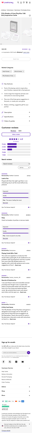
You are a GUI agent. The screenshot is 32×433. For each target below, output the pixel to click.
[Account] (21, 3)
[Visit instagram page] (16, 362)
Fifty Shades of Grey (8, 75)
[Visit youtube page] (22, 362)
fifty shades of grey (25, 10)
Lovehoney (16, 6)
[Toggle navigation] (30, 2)
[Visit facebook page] (3, 362)
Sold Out (16, 59)
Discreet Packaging (7, 377)
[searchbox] (14, 163)
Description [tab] (8, 112)
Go (28, 352)
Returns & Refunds (6, 379)
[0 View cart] (27, 3)
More (3, 395)
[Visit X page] (10, 362)
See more (5, 202)
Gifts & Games (10, 10)
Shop (3, 391)
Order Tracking (6, 382)
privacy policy (16, 357)
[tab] (16, 375)
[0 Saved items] (24, 3)
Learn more (26, 52)
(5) (29, 49)
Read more (18, 265)
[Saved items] (30, 15)
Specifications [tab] (8, 117)
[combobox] (24, 167)
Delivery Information (7, 374)
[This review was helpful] (28, 207)
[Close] (29, 424)
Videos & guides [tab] (9, 121)
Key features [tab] (8, 84)
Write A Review (16, 134)
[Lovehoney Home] (7, 2)
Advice (4, 387)
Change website (6, 430)
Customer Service (7, 368)
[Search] (18, 2)
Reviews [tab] (13, 131)
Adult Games (17, 10)
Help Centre (5, 371)
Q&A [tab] (19, 131)
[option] (10, 31)
